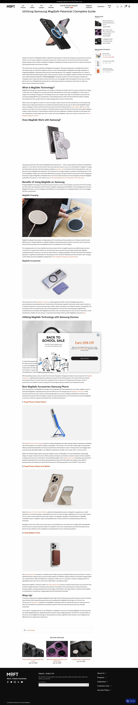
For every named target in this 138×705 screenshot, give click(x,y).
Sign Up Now (84, 358)
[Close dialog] (98, 335)
